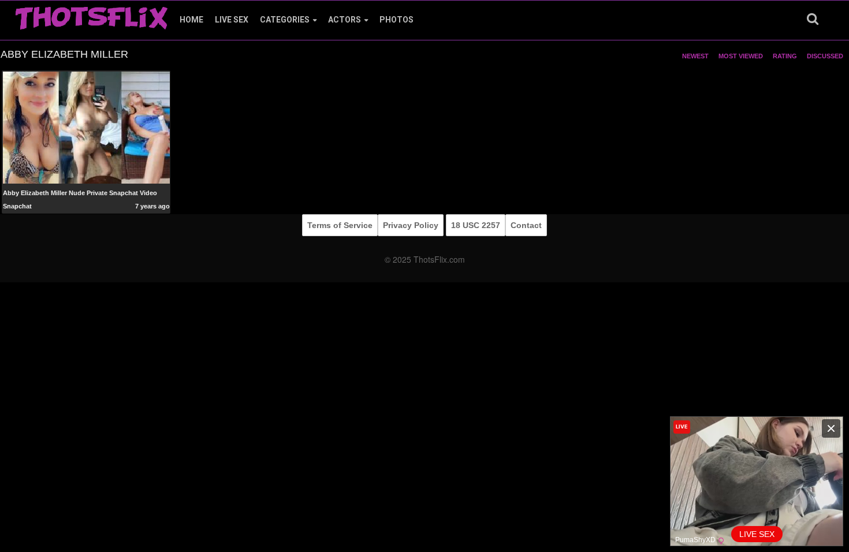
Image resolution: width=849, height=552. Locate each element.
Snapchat (17, 206)
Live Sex (231, 19)
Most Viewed (740, 56)
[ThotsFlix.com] (91, 15)
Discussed (825, 56)
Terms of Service (340, 225)
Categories (285, 19)
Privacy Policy (410, 225)
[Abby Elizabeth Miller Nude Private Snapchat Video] (86, 127)
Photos (396, 19)
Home (191, 19)
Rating (785, 56)
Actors (344, 19)
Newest (695, 56)
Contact (526, 225)
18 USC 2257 (475, 225)
